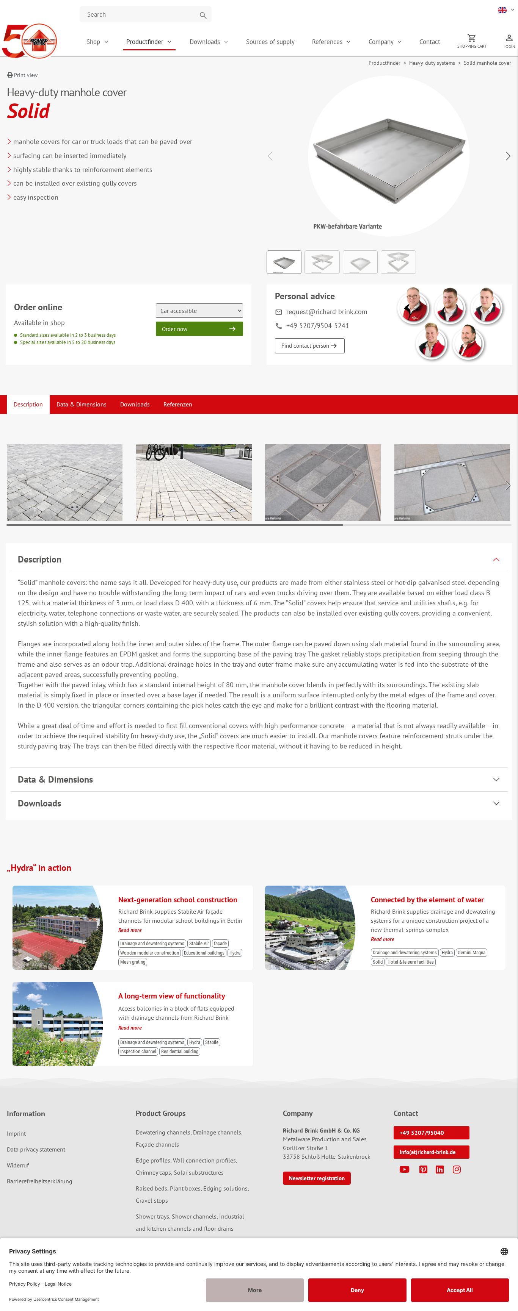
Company (382, 42)
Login (509, 46)
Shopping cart (472, 46)
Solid (378, 962)
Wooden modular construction (149, 953)
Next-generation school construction (177, 900)
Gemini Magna (471, 952)
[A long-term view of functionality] (61, 985)
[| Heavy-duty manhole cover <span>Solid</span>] (64, 482)
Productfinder (145, 42)
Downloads (206, 42)
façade (220, 943)
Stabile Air (199, 943)
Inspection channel (138, 1051)
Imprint (16, 1133)
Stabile (211, 1042)
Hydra (234, 953)
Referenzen (177, 404)
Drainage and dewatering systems (152, 943)
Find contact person (305, 345)
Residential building (179, 1051)
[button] (507, 9)
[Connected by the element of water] (313, 889)
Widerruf (18, 1165)
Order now (174, 329)
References (328, 42)
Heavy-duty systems (432, 62)
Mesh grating (132, 962)
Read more (130, 930)
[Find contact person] (450, 324)
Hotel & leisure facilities (411, 962)
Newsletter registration (317, 1178)
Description (28, 404)
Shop (93, 42)
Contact (429, 42)
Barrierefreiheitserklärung (39, 1181)
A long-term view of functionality (171, 996)
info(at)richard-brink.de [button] (428, 1152)
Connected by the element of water (427, 900)
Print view (25, 75)
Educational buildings (204, 953)
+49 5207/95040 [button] (422, 1132)
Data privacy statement (36, 1149)
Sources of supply (270, 42)
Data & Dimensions (82, 404)
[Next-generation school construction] (61, 889)
